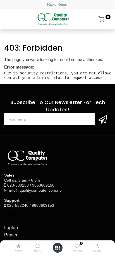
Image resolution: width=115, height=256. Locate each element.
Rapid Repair (57, 4)
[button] (103, 119)
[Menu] (8, 19)
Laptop (11, 227)
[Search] (37, 246)
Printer (10, 234)
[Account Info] (96, 246)
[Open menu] (57, 248)
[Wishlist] (77, 246)
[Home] (18, 246)
